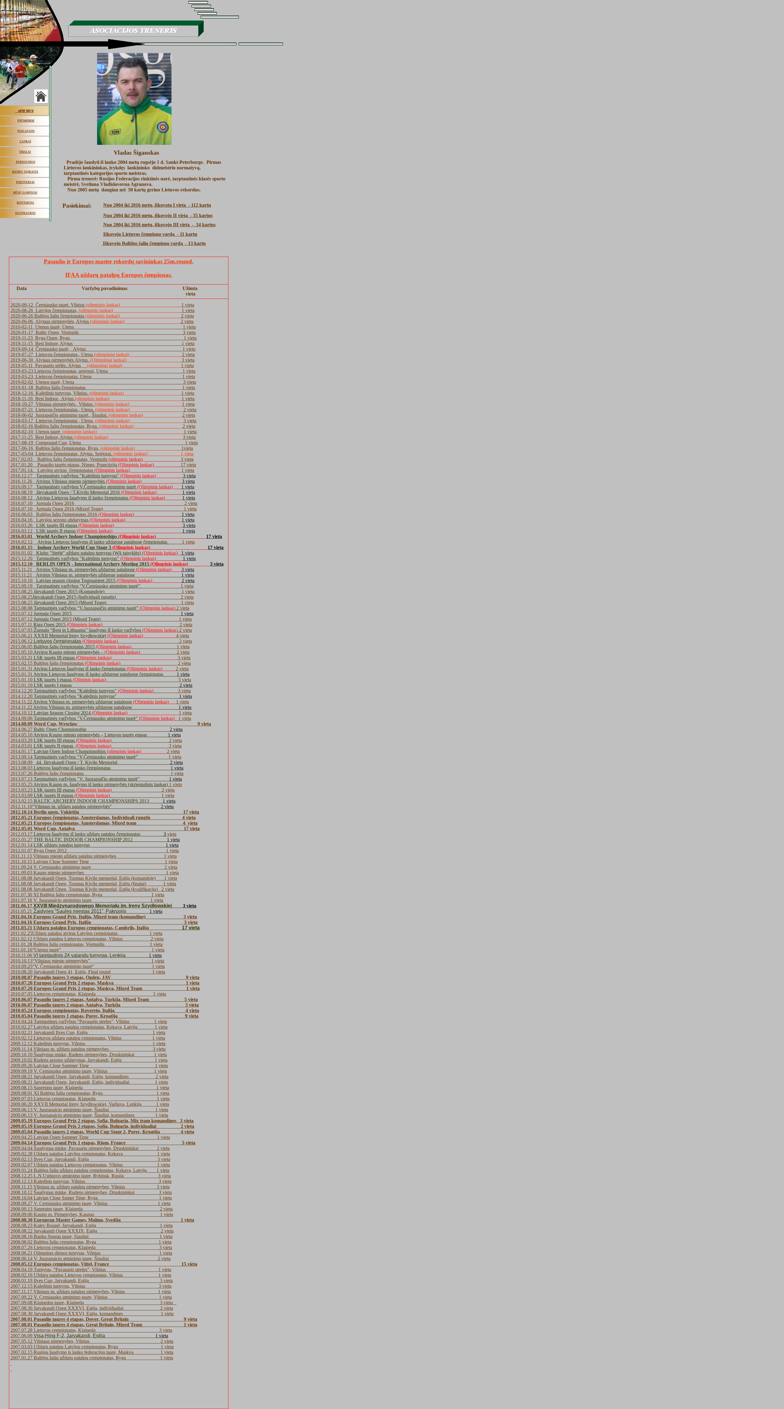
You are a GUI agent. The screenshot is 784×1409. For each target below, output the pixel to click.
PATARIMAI (25, 120)
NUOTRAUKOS (25, 213)
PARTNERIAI (25, 182)
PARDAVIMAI (25, 162)
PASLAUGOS (26, 131)
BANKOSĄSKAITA (25, 171)
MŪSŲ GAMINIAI (25, 192)
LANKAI (25, 141)
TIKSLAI (25, 151)
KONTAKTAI (25, 202)
